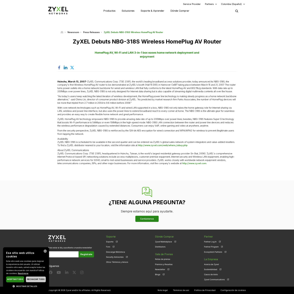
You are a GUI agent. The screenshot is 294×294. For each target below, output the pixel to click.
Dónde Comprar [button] (179, 10)
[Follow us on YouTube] (59, 273)
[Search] (236, 11)
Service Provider (192, 4)
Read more (23, 273)
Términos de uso (181, 290)
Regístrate (86, 254)
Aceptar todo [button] (15, 279)
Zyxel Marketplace (163, 242)
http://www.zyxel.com (194, 163)
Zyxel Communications (214, 279)
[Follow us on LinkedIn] (66, 273)
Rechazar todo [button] (36, 279)
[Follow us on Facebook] (51, 273)
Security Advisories (115, 257)
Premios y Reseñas (164, 264)
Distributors (160, 247)
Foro (108, 247)
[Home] (61, 32)
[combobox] (45, 251)
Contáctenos (147, 218)
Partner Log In (210, 242)
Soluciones (128, 10)
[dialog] (26, 269)
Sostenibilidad (210, 269)
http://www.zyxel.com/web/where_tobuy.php (162, 145)
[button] (26, 286)
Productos (109, 10)
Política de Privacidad (204, 290)
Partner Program (211, 247)
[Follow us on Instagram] (81, 273)
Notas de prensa (162, 259)
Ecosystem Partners (213, 252)
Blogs (157, 274)
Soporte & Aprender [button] (152, 10)
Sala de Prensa (164, 254)
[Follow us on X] (74, 273)
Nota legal (163, 290)
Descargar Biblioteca (115, 252)
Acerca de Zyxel (211, 264)
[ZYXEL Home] (58, 10)
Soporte (109, 242)
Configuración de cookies (233, 290)
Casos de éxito (211, 274)
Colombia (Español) (231, 4)
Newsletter (160, 269)
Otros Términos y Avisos (117, 262)
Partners (209, 4)
